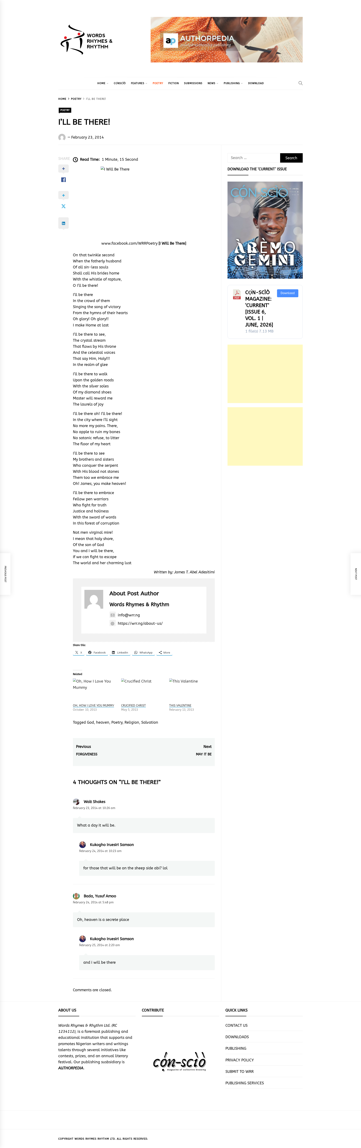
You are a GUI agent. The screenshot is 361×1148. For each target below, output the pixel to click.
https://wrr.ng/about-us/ (140, 623)
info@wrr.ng (129, 615)
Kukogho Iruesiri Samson (112, 844)
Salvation (149, 722)
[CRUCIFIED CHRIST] (143, 690)
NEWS (211, 83)
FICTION (173, 83)
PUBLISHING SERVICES (244, 1083)
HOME (101, 83)
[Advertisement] (265, 374)
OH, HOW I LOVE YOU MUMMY (93, 705)
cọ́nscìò (120, 83)
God (90, 722)
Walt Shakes (94, 801)
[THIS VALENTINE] (191, 690)
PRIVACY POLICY (239, 1060)
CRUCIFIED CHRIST (133, 705)
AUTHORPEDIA (70, 1068)
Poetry (116, 722)
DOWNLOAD (256, 83)
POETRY (158, 83)
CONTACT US (236, 1025)
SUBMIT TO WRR (239, 1071)
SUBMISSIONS (193, 83)
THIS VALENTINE (180, 705)
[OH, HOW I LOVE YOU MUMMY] (95, 690)
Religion (132, 722)
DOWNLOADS (237, 1037)
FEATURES (137, 83)
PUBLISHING (232, 83)
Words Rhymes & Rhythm (139, 604)
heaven (102, 722)
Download (288, 293)
